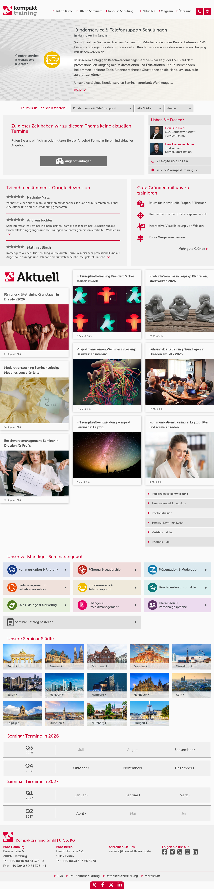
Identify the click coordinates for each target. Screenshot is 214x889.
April (80, 813)
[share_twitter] (111, 885)
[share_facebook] (103, 885)
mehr (78, 90)
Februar (132, 795)
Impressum (151, 876)
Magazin (167, 11)
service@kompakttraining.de (130, 851)
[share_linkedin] (119, 885)
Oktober (80, 768)
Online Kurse (64, 11)
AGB (59, 876)
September (184, 750)
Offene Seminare (90, 11)
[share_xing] (94, 885)
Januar (80, 795)
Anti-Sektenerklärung (84, 876)
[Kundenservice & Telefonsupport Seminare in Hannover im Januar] (199, 11)
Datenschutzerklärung (121, 876)
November (132, 768)
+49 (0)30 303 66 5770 (79, 861)
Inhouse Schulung (121, 11)
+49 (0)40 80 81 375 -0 (26, 861)
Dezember (183, 768)
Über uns (185, 11)
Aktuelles (148, 11)
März (184, 795)
